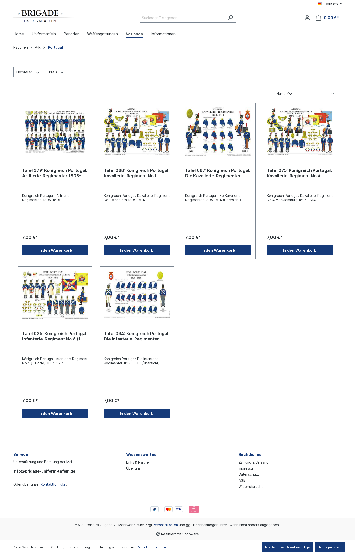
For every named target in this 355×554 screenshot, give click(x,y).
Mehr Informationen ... (153, 547)
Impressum (247, 468)
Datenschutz (249, 474)
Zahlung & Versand (254, 462)
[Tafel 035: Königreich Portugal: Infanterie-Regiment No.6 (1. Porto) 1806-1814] (55, 295)
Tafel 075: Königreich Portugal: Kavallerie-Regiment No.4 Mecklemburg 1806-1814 (299, 173)
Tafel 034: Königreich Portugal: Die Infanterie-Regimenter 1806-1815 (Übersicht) (137, 336)
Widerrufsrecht (251, 486)
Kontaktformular (53, 484)
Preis (53, 72)
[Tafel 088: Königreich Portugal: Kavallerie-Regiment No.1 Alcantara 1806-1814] (137, 131)
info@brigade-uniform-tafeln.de (44, 471)
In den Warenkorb (55, 250)
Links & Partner (138, 462)
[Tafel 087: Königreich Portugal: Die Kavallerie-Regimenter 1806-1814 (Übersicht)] (218, 131)
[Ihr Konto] (307, 17)
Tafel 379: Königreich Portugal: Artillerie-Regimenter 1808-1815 (54, 173)
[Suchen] (230, 18)
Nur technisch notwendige (287, 547)
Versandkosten (166, 525)
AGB (242, 480)
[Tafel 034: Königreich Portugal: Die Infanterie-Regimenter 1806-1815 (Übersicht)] (137, 295)
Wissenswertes (141, 454)
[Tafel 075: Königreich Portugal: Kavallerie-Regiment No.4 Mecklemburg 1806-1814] (300, 131)
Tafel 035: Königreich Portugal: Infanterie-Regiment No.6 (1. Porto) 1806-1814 (55, 336)
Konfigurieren (329, 547)
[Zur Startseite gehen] (43, 16)
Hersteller (24, 72)
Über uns (133, 468)
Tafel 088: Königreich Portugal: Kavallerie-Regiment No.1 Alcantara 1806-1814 (137, 173)
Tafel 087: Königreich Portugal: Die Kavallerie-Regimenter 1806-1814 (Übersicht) (217, 173)
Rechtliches (250, 454)
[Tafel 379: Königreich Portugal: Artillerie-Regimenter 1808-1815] (55, 131)
